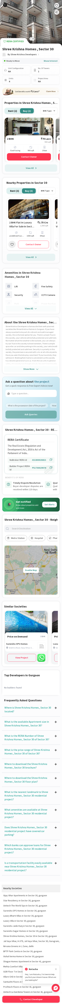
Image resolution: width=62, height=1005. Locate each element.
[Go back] (5, 5)
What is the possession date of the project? (27, 405)
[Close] (56, 969)
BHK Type (47, 111)
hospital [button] (39, 538)
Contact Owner (29, 156)
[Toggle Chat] (56, 988)
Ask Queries (31, 414)
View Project (21, 657)
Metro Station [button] (18, 538)
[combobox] (33, 528)
